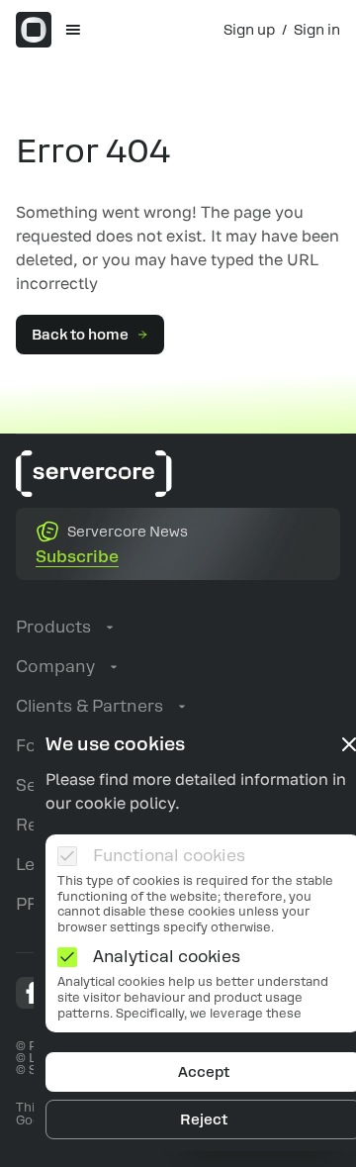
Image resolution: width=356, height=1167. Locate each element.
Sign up (249, 30)
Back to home (80, 334)
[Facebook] (31, 993)
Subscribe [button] (77, 556)
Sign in (317, 30)
